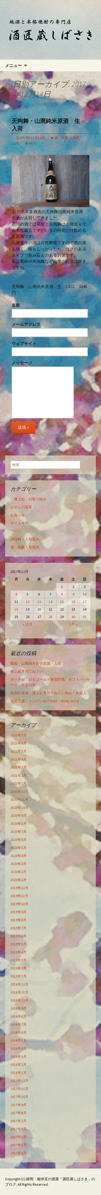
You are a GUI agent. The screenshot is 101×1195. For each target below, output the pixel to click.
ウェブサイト (24, 343)
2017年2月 (18, 1153)
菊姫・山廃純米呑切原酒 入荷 (35, 663)
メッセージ (22, 362)
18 (16, 609)
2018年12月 (19, 984)
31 (84, 616)
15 (62, 601)
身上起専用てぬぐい (26, 671)
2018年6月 (18, 1032)
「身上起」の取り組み (28, 499)
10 (84, 594)
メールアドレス (32, 324)
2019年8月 (18, 920)
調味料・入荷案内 (24, 539)
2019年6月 (18, 936)
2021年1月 (18, 783)
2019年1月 (18, 976)
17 (84, 601)
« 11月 (27, 624)
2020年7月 (18, 831)
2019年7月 (18, 928)
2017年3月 (18, 1145)
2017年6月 (18, 1129)
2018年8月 (18, 1016)
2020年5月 (18, 847)
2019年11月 (19, 896)
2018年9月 (18, 1008)
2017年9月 (18, 1104)
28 (50, 616)
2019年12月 (19, 887)
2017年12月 (19, 1080)
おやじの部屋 (21, 507)
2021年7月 (18, 735)
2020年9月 (18, 815)
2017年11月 (19, 1088)
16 (73, 601)
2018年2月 (18, 1064)
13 (39, 601)
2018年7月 (18, 1024)
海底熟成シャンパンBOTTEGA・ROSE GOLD (44, 701)
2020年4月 (18, 855)
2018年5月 (18, 1040)
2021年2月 (18, 775)
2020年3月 (18, 863)
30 (73, 616)
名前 (22, 305)
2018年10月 (19, 1000)
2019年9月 (18, 912)
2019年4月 (18, 952)
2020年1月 (18, 879)
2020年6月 (18, 839)
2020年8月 (18, 823)
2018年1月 (18, 1072)
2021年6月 (18, 743)
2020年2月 (18, 871)
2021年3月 (18, 767)
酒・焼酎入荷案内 (24, 547)
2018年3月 (18, 1056)
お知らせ (17, 515)
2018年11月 (19, 992)
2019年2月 (18, 968)
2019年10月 (19, 904)
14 (50, 601)
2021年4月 (18, 759)
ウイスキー (19, 523)
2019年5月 (18, 944)
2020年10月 (19, 807)
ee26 (32, 143)
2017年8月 (18, 1112)
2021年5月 (18, 751)
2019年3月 (18, 960)
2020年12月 (19, 791)
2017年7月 (18, 1121)
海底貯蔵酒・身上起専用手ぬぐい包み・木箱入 (48, 693)
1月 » (73, 624)
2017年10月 (19, 1096)
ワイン (15, 531)
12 (28, 601)
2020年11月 (19, 799)
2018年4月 (18, 1048)
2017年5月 (18, 1137)
